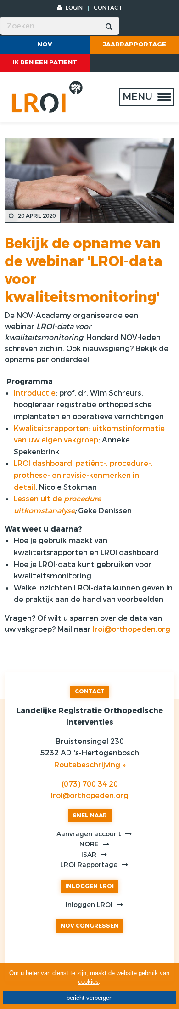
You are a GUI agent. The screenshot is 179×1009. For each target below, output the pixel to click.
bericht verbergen (89, 997)
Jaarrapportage (134, 44)
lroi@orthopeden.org (131, 629)
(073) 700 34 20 (90, 784)
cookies (88, 981)
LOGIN (73, 7)
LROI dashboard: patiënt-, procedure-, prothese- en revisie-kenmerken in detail (83, 475)
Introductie (35, 393)
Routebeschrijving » (89, 765)
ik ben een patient (44, 62)
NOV (45, 44)
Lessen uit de (39, 499)
